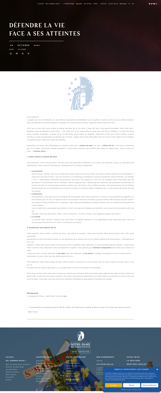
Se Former (88, 3)
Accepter (113, 385)
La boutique (133, 361)
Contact (104, 3)
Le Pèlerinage (68, 3)
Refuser (131, 385)
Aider (96, 3)
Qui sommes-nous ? (53, 3)
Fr (129, 3)
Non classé (17, 49)
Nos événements (105, 357)
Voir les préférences (150, 385)
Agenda (79, 3)
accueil (10, 357)
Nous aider (72, 380)
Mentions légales (136, 389)
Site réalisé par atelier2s (80, 389)
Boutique (123, 3)
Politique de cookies (126, 389)
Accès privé (113, 3)
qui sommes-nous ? (16, 361)
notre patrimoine (76, 357)
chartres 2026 (44, 357)
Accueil (41, 3)
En (133, 3)
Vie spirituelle (105, 364)
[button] (157, 369)
